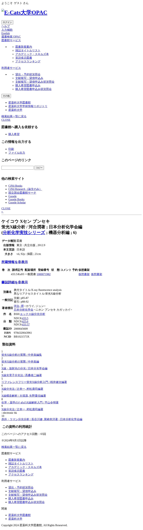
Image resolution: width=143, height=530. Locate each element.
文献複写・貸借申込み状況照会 (34, 81)
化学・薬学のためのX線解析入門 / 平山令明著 (30, 402)
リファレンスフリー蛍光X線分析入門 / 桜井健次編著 (34, 382)
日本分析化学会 (23, 309)
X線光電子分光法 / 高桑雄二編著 (21, 375)
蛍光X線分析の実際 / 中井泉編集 (21, 354)
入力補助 (7, 29)
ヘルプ (5, 26)
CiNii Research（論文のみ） (25, 189)
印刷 (11, 149)
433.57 (26, 324)
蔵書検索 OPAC (11, 36)
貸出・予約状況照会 (27, 74)
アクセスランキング (27, 61)
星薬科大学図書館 (19, 102)
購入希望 (14, 134)
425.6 (25, 321)
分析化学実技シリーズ (24, 232)
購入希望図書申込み (27, 85)
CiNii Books (15, 185)
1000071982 (44, 274)
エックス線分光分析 (32, 314)
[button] (11, 40)
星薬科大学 (15, 109)
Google (12, 196)
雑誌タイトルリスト (27, 50)
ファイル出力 (16, 152)
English (5, 33)
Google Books (16, 199)
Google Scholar (17, 202)
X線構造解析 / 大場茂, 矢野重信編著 (23, 395)
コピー (39, 167)
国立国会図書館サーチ (22, 192)
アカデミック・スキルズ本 (32, 54)
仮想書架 (84, 274)
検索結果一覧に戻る (14, 116)
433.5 (25, 318)
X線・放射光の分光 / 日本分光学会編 (24, 368)
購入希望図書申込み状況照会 (33, 89)
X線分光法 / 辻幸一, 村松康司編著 (22, 388)
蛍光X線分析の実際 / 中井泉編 (20, 361)
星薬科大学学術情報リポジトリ (27, 106)
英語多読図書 (23, 57)
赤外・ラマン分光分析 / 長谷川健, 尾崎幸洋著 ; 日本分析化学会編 (41, 419)
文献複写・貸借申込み (29, 78)
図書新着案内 (23, 46)
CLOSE (5, 119)
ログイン (7, 22)
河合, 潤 (19, 306)
